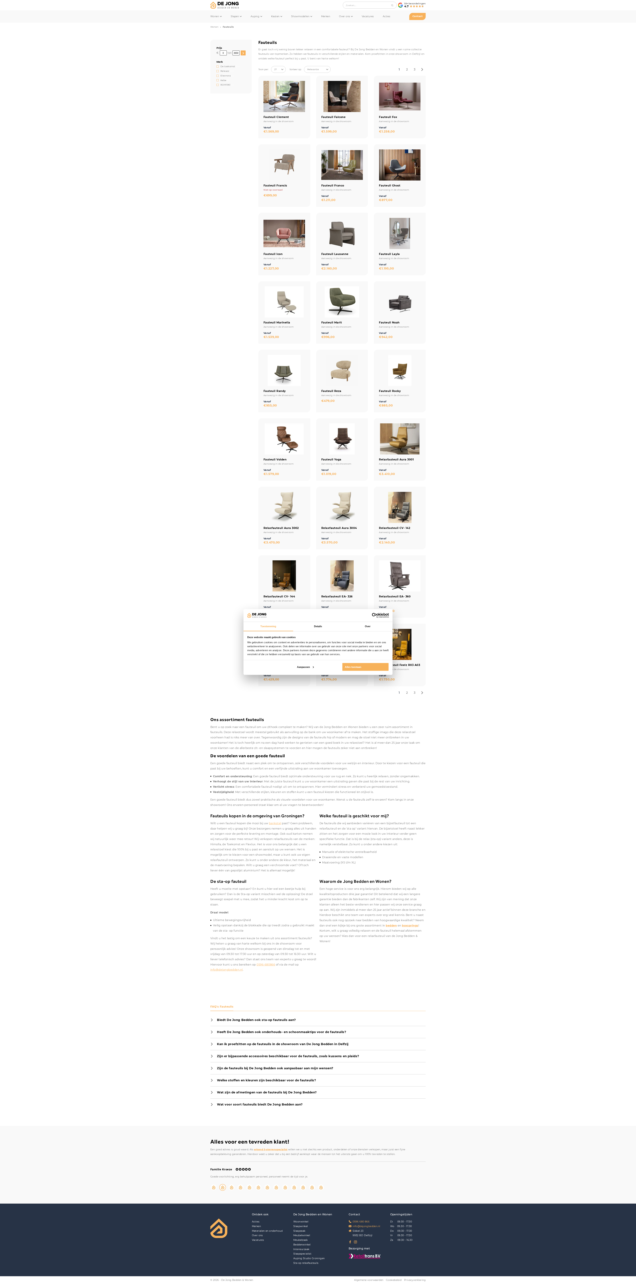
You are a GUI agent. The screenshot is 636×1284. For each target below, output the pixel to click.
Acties (386, 16)
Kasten (275, 16)
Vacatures (368, 16)
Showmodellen (300, 16)
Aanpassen (303, 666)
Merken (325, 16)
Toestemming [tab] (268, 626)
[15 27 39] (278, 69)
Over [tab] (368, 626)
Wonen (214, 16)
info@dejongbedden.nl (226, 969)
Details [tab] (318, 626)
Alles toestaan (353, 666)
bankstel (275, 823)
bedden (391, 925)
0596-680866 (266, 964)
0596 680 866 (361, 1221)
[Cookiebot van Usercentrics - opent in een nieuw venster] (374, 615)
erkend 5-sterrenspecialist (271, 1149)
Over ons (344, 16)
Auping (255, 16)
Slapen (235, 16)
